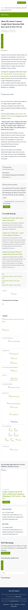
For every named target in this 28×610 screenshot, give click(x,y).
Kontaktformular (14, 601)
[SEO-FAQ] (14, 378)
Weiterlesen (6, 502)
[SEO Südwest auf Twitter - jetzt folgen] (7, 440)
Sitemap (23, 604)
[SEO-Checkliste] (14, 294)
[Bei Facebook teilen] (2, 37)
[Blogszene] (14, 370)
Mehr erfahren (5, 553)
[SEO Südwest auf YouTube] (19, 440)
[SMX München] (14, 353)
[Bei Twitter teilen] (2, 35)
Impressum (17, 604)
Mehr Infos (18, 596)
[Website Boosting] (14, 396)
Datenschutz (6, 604)
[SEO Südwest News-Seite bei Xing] (13, 440)
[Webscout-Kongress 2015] (14, 358)
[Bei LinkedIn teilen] (2, 40)
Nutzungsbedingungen (19, 201)
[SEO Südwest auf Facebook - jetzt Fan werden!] (11, 430)
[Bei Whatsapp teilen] (2, 45)
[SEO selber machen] (14, 387)
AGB (11, 604)
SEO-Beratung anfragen (21, 2)
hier (10, 177)
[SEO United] (14, 407)
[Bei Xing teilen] (2, 42)
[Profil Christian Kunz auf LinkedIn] (16, 435)
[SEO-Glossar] (14, 449)
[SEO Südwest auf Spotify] (16, 430)
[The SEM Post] (14, 414)
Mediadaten (14, 606)
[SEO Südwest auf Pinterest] (11, 435)
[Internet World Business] (14, 403)
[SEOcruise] (14, 363)
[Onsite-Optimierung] (14, 341)
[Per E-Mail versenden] (2, 47)
